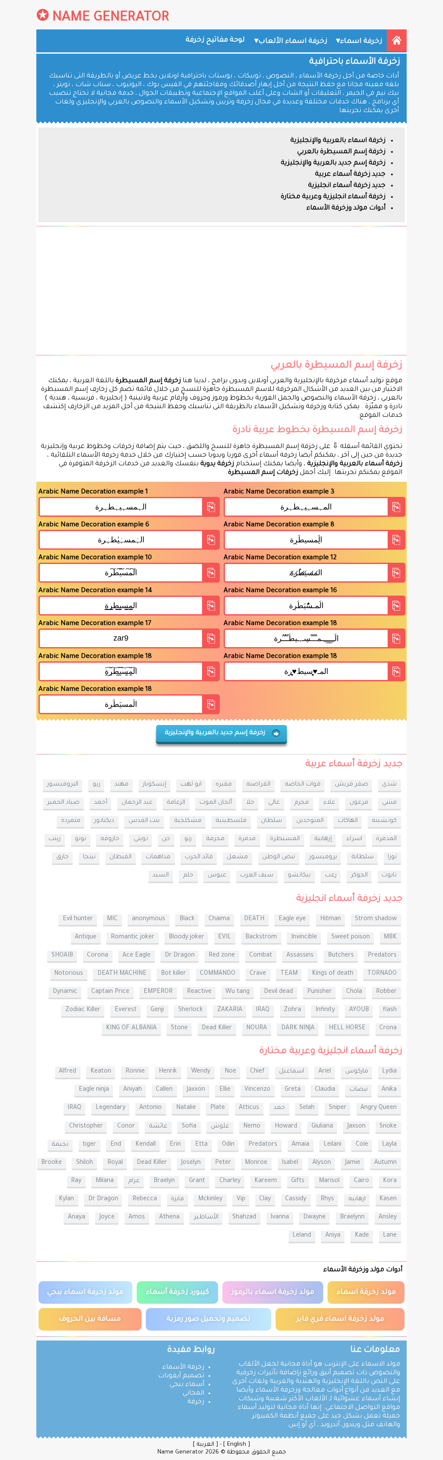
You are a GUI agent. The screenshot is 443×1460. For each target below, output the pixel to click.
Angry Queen (378, 1108)
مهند (121, 784)
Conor (126, 1126)
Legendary (110, 1108)
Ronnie (135, 1071)
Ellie (225, 1089)
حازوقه (109, 839)
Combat (260, 955)
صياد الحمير (63, 802)
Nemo (251, 1126)
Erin (175, 1144)
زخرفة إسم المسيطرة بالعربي (341, 152)
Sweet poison (350, 937)
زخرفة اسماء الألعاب (292, 41)
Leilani (332, 1144)
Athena (169, 1217)
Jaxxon (196, 1089)
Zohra (292, 1010)
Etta (201, 1144)
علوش (220, 1126)
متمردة (70, 821)
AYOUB (359, 1010)
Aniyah (132, 1089)
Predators (382, 955)
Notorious (68, 973)
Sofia (189, 1126)
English (236, 1444)
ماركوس (356, 1071)
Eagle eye (292, 919)
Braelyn (164, 1181)
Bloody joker (186, 937)
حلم (188, 875)
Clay (265, 1199)
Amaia (300, 1144)
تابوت (389, 875)
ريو (96, 784)
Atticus (249, 1108)
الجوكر (359, 875)
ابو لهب (191, 784)
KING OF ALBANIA (131, 1028)
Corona (97, 955)
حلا (250, 802)
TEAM (289, 973)
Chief (257, 1071)
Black (187, 919)
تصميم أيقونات (181, 1376)
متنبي (389, 802)
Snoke (388, 1126)
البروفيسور (62, 784)
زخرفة (195, 1402)
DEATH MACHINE (122, 973)
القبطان (120, 857)
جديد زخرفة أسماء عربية (350, 174)
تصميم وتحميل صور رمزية (208, 1319)
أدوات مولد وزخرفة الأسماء (345, 208)
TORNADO (382, 973)
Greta (293, 1089)
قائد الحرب (199, 857)
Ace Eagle (136, 955)
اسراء (354, 839)
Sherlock (190, 1010)
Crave (258, 973)
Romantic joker (132, 937)
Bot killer (173, 973)
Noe (230, 1071)
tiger (89, 1144)
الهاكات (348, 821)
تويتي (141, 839)
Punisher (319, 992)
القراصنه (258, 784)
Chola (354, 992)
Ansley (388, 1217)
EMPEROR (158, 992)
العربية (205, 1444)
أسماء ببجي (187, 1385)
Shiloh (84, 1163)
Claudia (325, 1089)
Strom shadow (376, 919)
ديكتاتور (104, 821)
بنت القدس (144, 821)
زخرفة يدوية (217, 464)
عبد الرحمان (137, 802)
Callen (164, 1089)
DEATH (254, 919)
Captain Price (110, 992)
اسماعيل (291, 1071)
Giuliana (322, 1126)
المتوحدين (310, 821)
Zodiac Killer (82, 1010)
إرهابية (323, 839)
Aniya (332, 1235)
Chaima (219, 919)
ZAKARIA (229, 1010)
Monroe (256, 1163)
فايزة (177, 1199)
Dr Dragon (180, 955)
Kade (362, 1235)
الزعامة (176, 802)
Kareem (265, 1181)
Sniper (338, 1108)
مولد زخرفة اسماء (366, 1292)
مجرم (301, 802)
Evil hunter (78, 919)
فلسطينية (231, 821)
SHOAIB (62, 955)
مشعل (237, 857)
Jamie (352, 1163)
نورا (392, 857)
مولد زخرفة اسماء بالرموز (272, 1292)
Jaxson (356, 1126)
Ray (76, 1181)
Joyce (107, 1217)
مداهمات (158, 857)
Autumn (385, 1163)
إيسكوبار (154, 784)
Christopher (86, 1126)
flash (390, 1010)
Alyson (321, 1163)
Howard (286, 1126)
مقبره (223, 784)
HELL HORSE (347, 1028)
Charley (230, 1181)
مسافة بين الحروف (90, 1319)
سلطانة (362, 857)
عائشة (158, 1126)
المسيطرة (285, 839)
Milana (105, 1181)
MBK (390, 937)
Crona (388, 1028)
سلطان (271, 821)
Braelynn (352, 1217)
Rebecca (144, 1199)
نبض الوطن (278, 857)
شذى (389, 784)
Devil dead (278, 992)
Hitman (330, 919)
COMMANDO (217, 973)
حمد (279, 1108)
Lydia (389, 1071)
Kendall (145, 1144)
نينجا (89, 857)
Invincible (304, 937)
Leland (301, 1235)
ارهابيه (357, 1199)
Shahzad (244, 1217)
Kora (390, 1181)
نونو (80, 839)
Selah (307, 1108)
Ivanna (279, 1217)
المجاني (193, 1393)
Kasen (388, 1199)
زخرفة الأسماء (183, 1367)
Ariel (324, 1071)
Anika (389, 1089)
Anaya (76, 1217)
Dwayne (314, 1217)
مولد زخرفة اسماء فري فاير (340, 1319)
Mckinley (210, 1199)
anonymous (148, 919)
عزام (134, 1181)
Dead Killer (217, 1028)
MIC (112, 919)
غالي (274, 802)
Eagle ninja (94, 1089)
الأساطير (206, 1217)
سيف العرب (256, 875)
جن (166, 839)
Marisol (329, 1181)
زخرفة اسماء (361, 41)
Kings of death (332, 973)
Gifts (298, 1181)
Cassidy (295, 1199)
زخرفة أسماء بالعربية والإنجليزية (354, 464)
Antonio (150, 1108)
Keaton (100, 1071)
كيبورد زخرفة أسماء (177, 1292)
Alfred (67, 1071)
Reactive (199, 992)
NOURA (256, 1028)
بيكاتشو (299, 875)
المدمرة (386, 839)
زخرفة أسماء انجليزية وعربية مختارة (333, 197)
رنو (188, 839)
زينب (54, 839)
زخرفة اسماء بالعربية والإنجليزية (337, 141)
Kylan (66, 1199)
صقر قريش (351, 784)
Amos (136, 1217)
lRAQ (263, 1010)
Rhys (327, 1199)
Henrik (168, 1071)
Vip (241, 1199)
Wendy (200, 1071)
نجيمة (59, 1144)
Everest (126, 1010)
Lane (390, 1235)
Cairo (361, 1181)
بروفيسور (323, 857)
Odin (228, 1144)
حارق (62, 857)
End (115, 1144)
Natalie (186, 1108)
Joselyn (191, 1163)
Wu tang (237, 992)
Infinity (325, 1010)
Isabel (290, 1163)
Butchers (341, 955)
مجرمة (215, 839)
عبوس (217, 875)
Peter (223, 1163)
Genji (157, 1010)
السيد (160, 875)
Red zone (222, 955)
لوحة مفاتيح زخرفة (215, 40)
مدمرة (247, 839)
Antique (85, 937)
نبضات (359, 1089)
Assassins (300, 955)
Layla (389, 1144)
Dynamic (65, 992)
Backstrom (261, 937)
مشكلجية (188, 821)
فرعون (359, 802)
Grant (197, 1181)
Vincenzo (257, 1089)
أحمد (100, 802)
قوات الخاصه (303, 784)
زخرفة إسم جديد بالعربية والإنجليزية (333, 163)
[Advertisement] (221, 290)
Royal (115, 1163)
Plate (217, 1108)
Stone (179, 1028)
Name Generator (110, 18)
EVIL (224, 937)
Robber (386, 992)
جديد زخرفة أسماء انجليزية (346, 186)
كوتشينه (384, 821)
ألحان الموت (215, 802)
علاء (329, 802)
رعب (331, 875)
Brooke (51, 1163)
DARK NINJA (298, 1028)
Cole (362, 1144)
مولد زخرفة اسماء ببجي (85, 1292)
